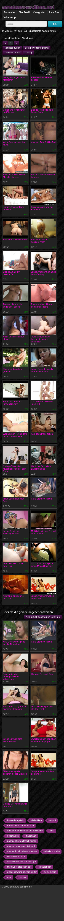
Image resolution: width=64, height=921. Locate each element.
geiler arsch (13, 836)
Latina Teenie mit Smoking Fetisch (11, 532)
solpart (52, 820)
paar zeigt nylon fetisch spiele (21, 841)
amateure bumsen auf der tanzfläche (25, 830)
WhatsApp (10, 17)
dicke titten (36, 820)
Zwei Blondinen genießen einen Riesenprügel (43, 740)
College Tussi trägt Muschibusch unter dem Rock (14, 469)
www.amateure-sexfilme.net (18, 886)
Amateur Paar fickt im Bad (43, 142)
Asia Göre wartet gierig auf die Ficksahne (14, 643)
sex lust (22, 877)
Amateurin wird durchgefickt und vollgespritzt (11, 676)
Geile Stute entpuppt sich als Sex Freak (43, 707)
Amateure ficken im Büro (15, 239)
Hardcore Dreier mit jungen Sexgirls (12, 402)
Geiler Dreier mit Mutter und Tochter (14, 111)
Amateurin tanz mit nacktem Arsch (40, 240)
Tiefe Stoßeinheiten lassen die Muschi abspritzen (40, 339)
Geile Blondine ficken (41, 499)
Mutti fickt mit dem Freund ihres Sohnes (43, 532)
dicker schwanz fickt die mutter (22, 872)
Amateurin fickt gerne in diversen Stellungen (14, 707)
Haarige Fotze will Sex (42, 674)
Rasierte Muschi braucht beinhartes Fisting (43, 305)
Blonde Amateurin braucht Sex (11, 273)
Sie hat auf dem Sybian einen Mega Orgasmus (42, 564)
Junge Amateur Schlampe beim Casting (43, 273)
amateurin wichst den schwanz (22, 851)
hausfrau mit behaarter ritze (20, 825)
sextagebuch (45, 867)
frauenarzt (31, 836)
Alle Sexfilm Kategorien (31, 12)
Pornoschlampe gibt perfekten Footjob (12, 305)
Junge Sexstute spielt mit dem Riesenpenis (43, 370)
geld (9, 877)
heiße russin (50, 872)
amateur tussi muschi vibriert (21, 846)
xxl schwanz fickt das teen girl (21, 861)
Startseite (9, 12)
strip (52, 830)
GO (55, 23)
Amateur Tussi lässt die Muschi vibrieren (14, 175)
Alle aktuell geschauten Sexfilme (43, 617)
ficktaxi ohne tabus (16, 856)
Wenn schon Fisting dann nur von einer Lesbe (15, 435)
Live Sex (54, 12)
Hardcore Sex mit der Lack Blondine (41, 467)
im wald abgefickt (15, 820)
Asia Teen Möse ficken (42, 434)
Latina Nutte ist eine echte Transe (12, 740)
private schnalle (52, 851)
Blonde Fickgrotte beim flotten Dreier (42, 111)
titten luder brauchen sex (19, 867)
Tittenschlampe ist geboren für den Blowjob (15, 772)
